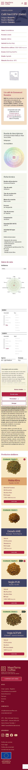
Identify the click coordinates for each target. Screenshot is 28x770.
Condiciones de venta (7, 749)
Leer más (14, 501)
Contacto (5, 706)
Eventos (3, 699)
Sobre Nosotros (6, 694)
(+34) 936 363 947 (6, 713)
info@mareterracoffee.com (9, 710)
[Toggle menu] (25, 3)
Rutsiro (11, 20)
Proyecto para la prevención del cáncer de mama (14, 115)
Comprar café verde (11, 678)
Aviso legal (4, 744)
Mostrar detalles (18, 389)
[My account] (22, 3)
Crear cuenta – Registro (8, 689)
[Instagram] (2, 736)
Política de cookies (6, 742)
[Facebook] (11, 736)
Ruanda (11, 17)
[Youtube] (15, 736)
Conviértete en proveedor (8, 691)
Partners (3, 696)
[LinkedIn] (7, 736)
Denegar (14, 403)
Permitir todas (14, 394)
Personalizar (13, 398)
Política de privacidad (7, 747)
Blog (2, 701)
